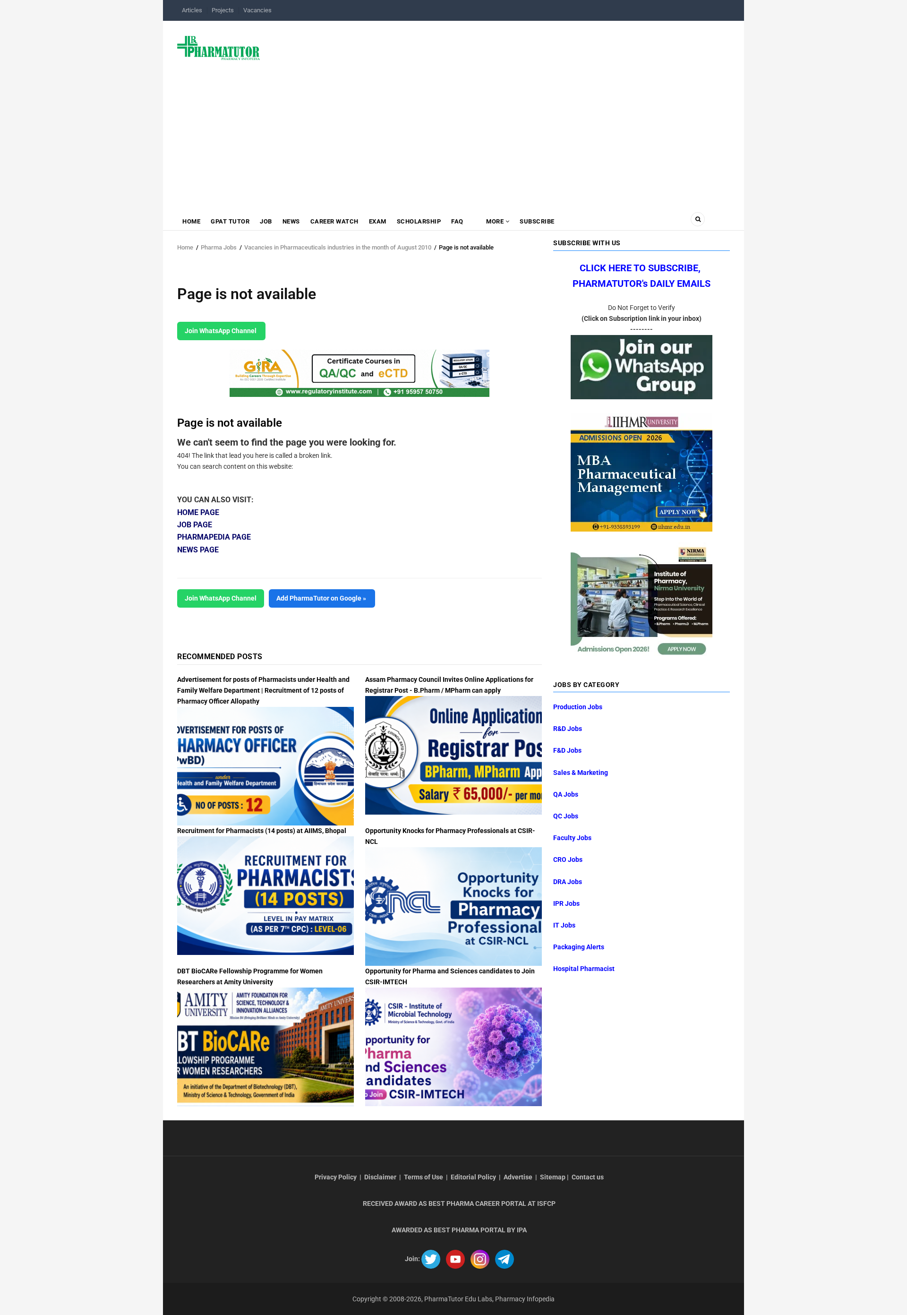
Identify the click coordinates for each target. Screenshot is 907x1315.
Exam (377, 221)
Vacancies (257, 10)
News (291, 221)
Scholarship (419, 221)
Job (266, 221)
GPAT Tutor (230, 221)
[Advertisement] (453, 135)
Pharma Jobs (219, 247)
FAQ (457, 221)
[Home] (218, 47)
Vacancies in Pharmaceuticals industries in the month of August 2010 (337, 247)
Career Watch (334, 221)
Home (191, 221)
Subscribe (537, 221)
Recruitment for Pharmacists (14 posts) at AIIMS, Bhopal (261, 830)
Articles (192, 10)
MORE (495, 221)
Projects (223, 10)
